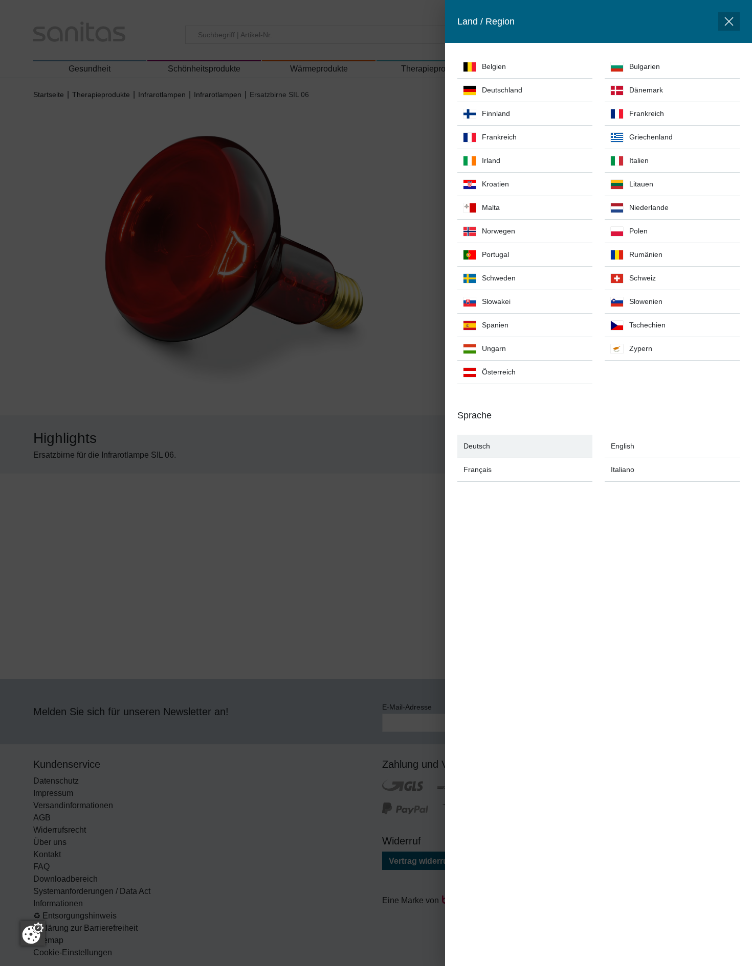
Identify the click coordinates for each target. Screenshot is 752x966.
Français (477, 469)
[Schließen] (729, 21)
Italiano (622, 469)
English (622, 446)
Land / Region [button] (486, 21)
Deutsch (476, 446)
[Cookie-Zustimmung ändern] (32, 933)
